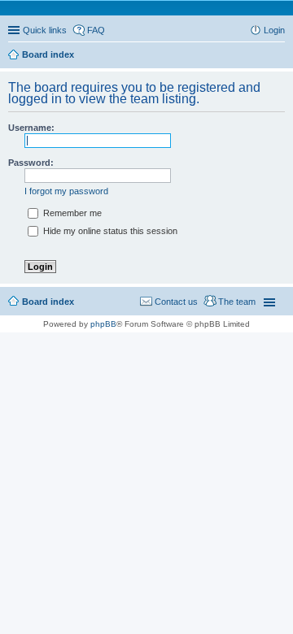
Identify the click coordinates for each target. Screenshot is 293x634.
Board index (48, 54)
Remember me (71, 213)
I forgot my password (66, 191)
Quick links (45, 30)
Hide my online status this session (109, 231)
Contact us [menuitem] (176, 301)
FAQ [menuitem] (96, 30)
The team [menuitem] (237, 301)
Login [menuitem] (274, 30)
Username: (31, 127)
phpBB (103, 323)
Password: (31, 162)
